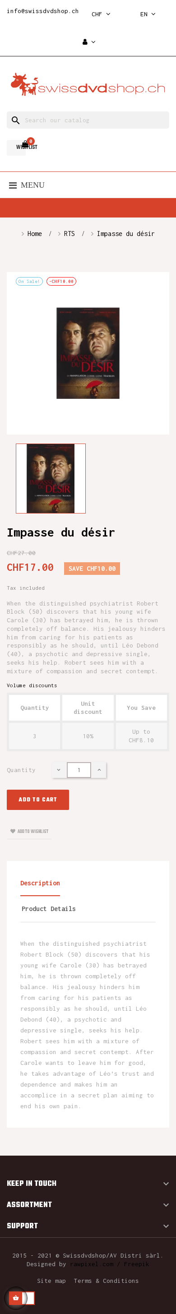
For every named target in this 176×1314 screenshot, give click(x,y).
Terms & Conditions (106, 1280)
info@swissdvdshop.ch (43, 10)
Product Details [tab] (49, 908)
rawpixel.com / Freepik (109, 1264)
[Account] (89, 42)
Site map (51, 1280)
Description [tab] (40, 883)
